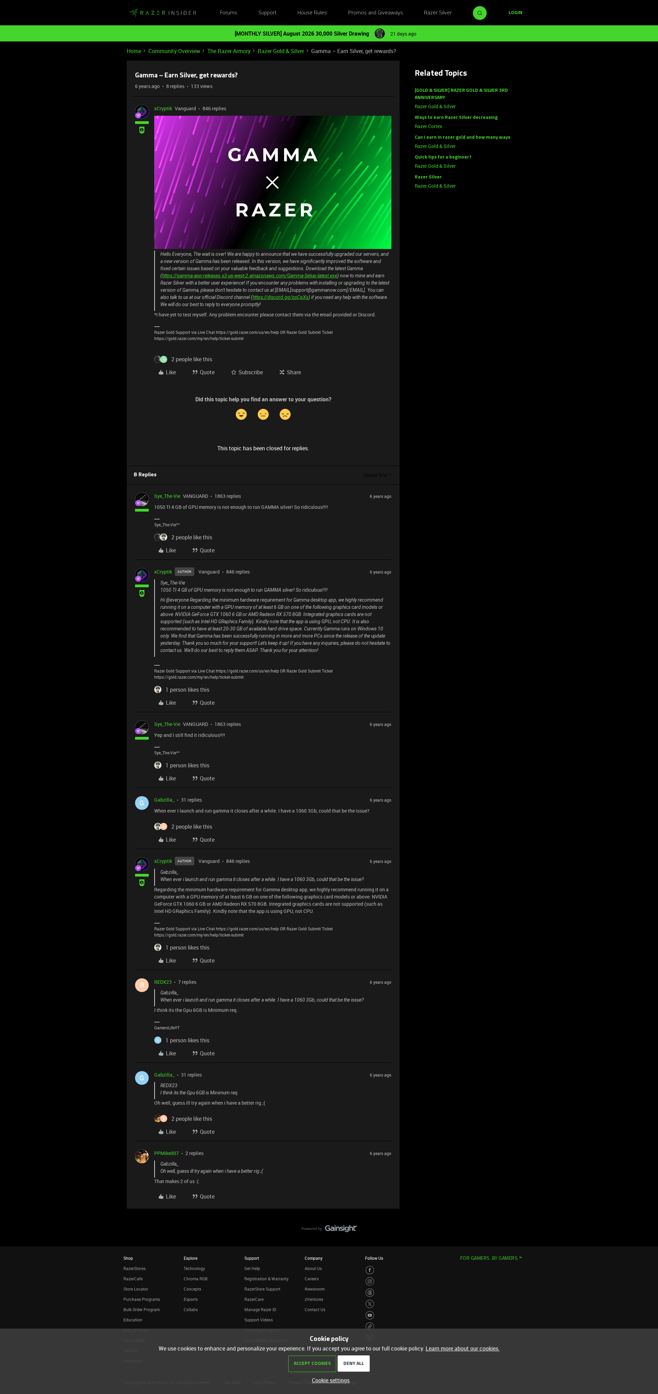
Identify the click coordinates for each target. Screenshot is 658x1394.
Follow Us (374, 1258)
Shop (128, 1258)
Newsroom (315, 1289)
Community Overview (174, 51)
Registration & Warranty (266, 1278)
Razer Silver (438, 13)
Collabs (191, 1309)
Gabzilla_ (164, 799)
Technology (194, 1268)
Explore (190, 1258)
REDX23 (163, 982)
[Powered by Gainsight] (329, 1230)
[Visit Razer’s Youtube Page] (370, 1315)
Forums (228, 13)
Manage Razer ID (260, 1309)
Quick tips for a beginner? (443, 157)
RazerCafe (133, 1278)
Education (132, 1319)
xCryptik (163, 108)
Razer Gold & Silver (281, 51)
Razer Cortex (428, 126)
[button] (515, 13)
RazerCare (254, 1299)
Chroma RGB (196, 1278)
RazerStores (134, 1268)
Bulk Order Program (141, 1309)
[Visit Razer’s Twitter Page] (370, 1304)
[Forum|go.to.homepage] (163, 13)
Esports (191, 1299)
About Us (313, 1268)
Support (267, 13)
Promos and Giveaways (375, 13)
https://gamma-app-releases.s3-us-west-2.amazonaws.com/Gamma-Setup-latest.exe (249, 275)
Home (134, 51)
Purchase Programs (141, 1299)
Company (313, 1258)
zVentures (314, 1299)
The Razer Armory (229, 51)
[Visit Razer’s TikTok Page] (370, 1326)
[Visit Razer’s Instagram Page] (370, 1281)
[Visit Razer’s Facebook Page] (370, 1270)
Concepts (192, 1289)
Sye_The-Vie (167, 496)
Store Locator (135, 1289)
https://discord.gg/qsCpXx (280, 297)
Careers (312, 1278)
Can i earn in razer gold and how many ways (462, 137)
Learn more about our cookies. (463, 1348)
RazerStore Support (262, 1289)
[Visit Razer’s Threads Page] (370, 1292)
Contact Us (315, 1309)
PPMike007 (166, 1153)
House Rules (312, 13)
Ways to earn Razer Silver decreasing (456, 117)
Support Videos (258, 1319)
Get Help (252, 1268)
